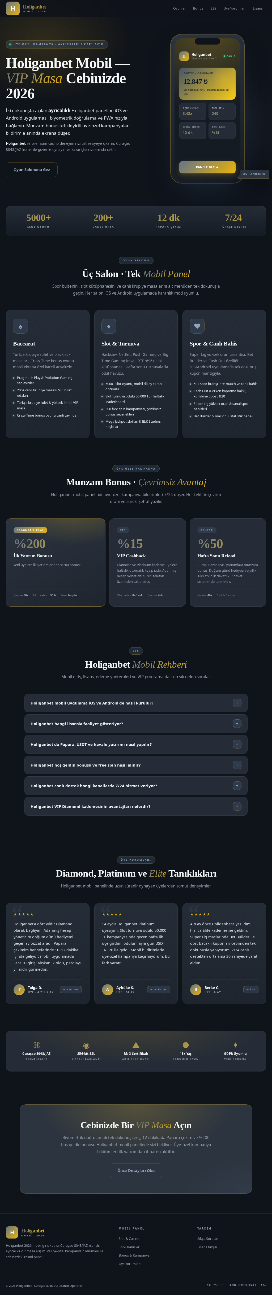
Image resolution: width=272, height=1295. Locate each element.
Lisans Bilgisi (207, 1247)
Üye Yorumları (234, 8)
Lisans (258, 8)
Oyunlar (179, 8)
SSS (213, 8)
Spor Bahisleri (129, 1247)
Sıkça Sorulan (207, 1238)
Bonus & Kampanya (134, 1255)
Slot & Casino (129, 1238)
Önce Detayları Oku (136, 1170)
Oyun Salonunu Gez (32, 169)
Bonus (198, 8)
